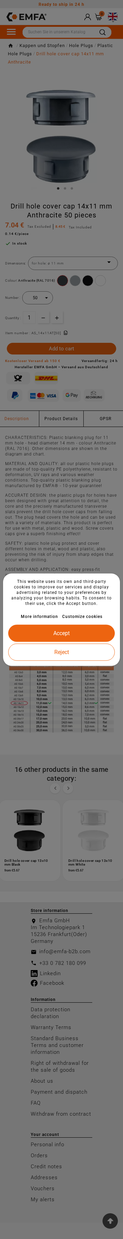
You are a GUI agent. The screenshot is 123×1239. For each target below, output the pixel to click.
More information (39, 616)
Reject (61, 652)
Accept (61, 633)
